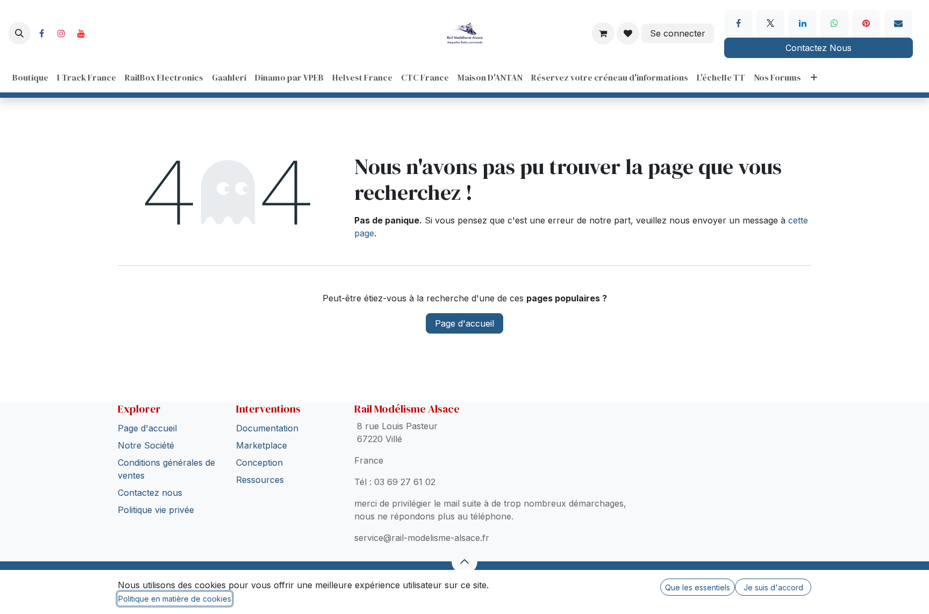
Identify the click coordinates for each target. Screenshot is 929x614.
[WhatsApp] (834, 23)
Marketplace (261, 445)
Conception (259, 462)
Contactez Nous (818, 47)
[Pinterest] (866, 23)
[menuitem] (30, 77)
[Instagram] (61, 33)
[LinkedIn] (803, 23)
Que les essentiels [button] (697, 587)
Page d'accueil (464, 323)
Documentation (267, 428)
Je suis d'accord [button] (773, 587)
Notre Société (146, 445)
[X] (770, 23)
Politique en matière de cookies (174, 598)
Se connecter (677, 33)
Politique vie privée (156, 509)
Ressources (260, 479)
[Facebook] (41, 33)
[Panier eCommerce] (603, 33)
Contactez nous (150, 492)
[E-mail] (898, 23)
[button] (19, 33)
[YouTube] (81, 33)
